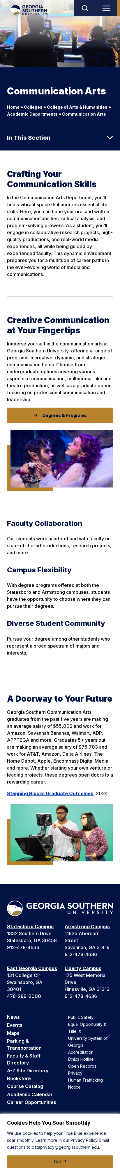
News (13, 1017)
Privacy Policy (83, 1140)
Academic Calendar (30, 1094)
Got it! (60, 1161)
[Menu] (108, 8)
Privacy (75, 1073)
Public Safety (80, 1017)
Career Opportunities (31, 1102)
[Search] (85, 8)
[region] (60, 1144)
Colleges (33, 107)
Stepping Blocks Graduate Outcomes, (51, 793)
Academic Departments (32, 114)
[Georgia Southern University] (28, 10)
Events (14, 1025)
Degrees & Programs (65, 415)
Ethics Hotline (81, 1059)
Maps (13, 1033)
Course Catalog (25, 1086)
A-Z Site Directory (27, 1070)
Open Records (82, 1066)
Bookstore (19, 1078)
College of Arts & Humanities (77, 107)
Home (13, 107)
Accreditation (80, 1052)
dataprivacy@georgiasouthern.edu (65, 1147)
